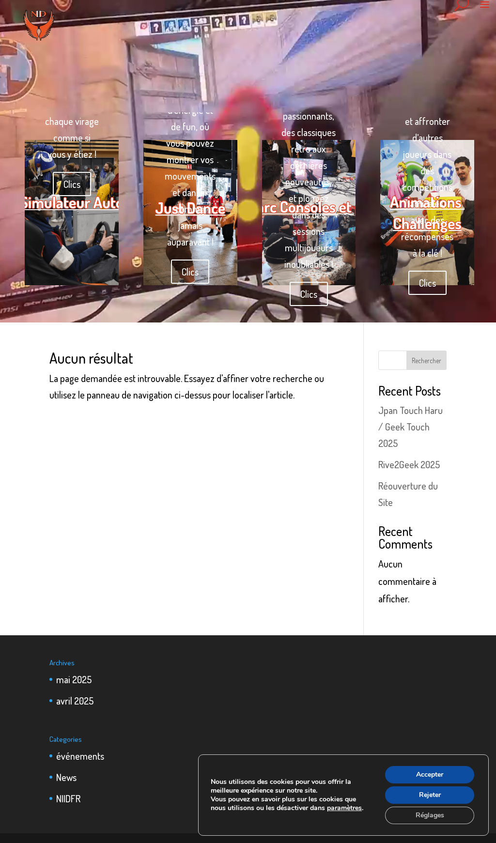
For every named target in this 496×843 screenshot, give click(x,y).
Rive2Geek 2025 (409, 464)
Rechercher (426, 360)
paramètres (344, 808)
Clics (71, 184)
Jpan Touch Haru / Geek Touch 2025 (410, 426)
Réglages (430, 815)
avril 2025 (74, 700)
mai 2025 (74, 679)
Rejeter (430, 794)
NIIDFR (68, 798)
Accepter (429, 774)
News (66, 777)
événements (80, 756)
